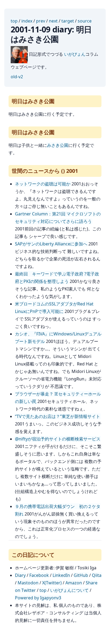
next (53, 21)
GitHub (81, 575)
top (14, 21)
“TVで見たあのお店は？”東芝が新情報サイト (57, 416)
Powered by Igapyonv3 (38, 598)
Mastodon (28, 583)
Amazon (73, 583)
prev (40, 21)
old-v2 (17, 77)
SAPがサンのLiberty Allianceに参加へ (51, 244)
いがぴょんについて (69, 590)
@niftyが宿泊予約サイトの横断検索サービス (57, 439)
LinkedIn (61, 575)
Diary (20, 575)
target (67, 21)
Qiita (96, 575)
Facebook (39, 575)
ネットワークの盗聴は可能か (42, 184)
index (26, 21)
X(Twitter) (52, 583)
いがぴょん (74, 54)
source (85, 21)
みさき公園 (57, 145)
